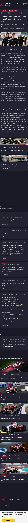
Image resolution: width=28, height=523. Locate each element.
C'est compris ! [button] (8, 520)
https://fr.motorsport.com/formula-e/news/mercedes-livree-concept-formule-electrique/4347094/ (11, 301)
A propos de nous (14, 509)
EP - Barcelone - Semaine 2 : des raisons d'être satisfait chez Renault (12, 151)
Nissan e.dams (13, 10)
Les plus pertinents (7, 209)
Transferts (5, 13)
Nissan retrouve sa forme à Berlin (10, 418)
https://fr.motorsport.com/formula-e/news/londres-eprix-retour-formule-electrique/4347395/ (12, 320)
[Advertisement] (14, 185)
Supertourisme (6, 164)
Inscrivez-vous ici (7, 345)
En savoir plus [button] (11, 516)
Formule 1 (4, 147)
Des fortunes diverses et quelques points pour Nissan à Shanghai (13, 378)
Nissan (19, 13)
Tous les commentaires (9, 207)
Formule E (4, 10)
